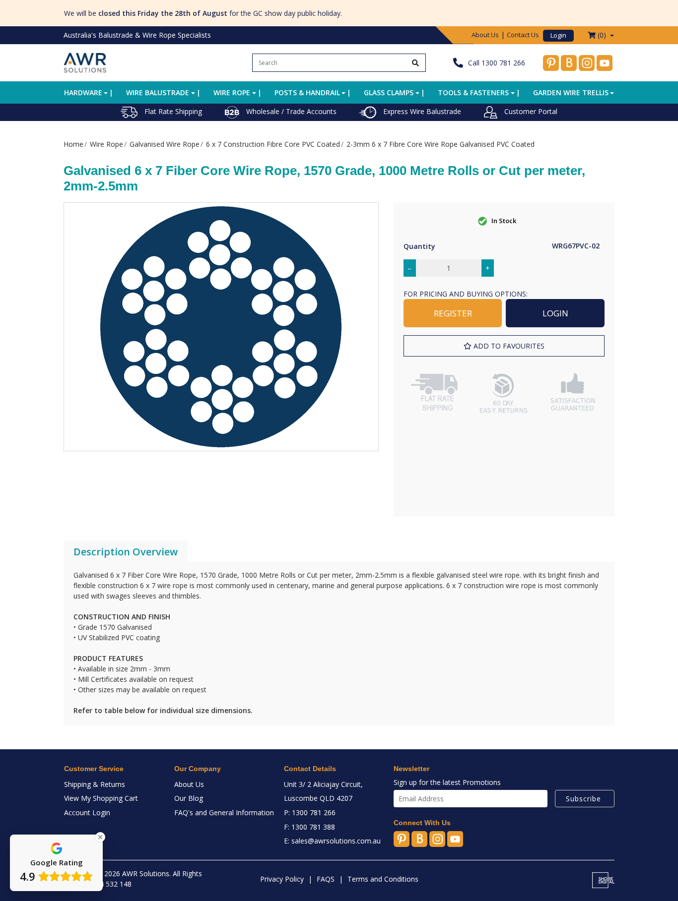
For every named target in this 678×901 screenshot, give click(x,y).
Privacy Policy (282, 879)
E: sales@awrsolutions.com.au (332, 840)
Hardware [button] (83, 92)
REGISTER (453, 313)
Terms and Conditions (382, 879)
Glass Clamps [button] (388, 92)
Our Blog (188, 798)
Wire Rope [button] (231, 92)
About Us (485, 34)
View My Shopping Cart (101, 798)
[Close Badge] (100, 837)
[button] (504, 346)
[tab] (126, 552)
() (602, 35)
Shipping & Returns (94, 784)
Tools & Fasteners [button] (473, 92)
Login (558, 35)
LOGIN (555, 313)
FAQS (326, 879)
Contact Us (523, 34)
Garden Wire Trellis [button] (571, 92)
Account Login (87, 812)
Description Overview (125, 551)
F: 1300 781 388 (309, 827)
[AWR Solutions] (85, 61)
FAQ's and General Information (224, 812)
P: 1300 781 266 (310, 812)
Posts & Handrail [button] (307, 92)
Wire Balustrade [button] (157, 92)
